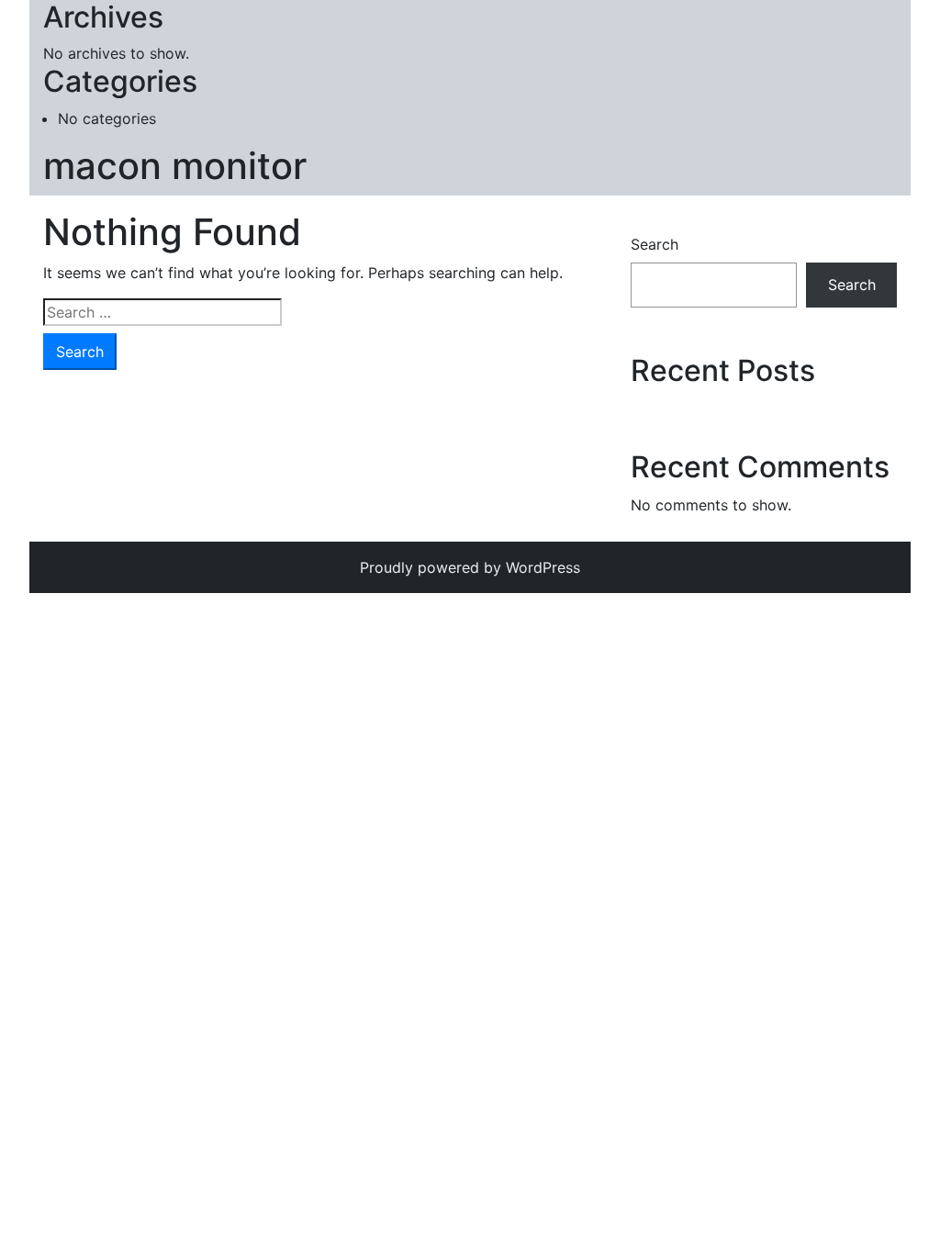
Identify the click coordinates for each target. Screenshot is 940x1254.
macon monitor (175, 165)
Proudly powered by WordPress (470, 567)
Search (654, 244)
